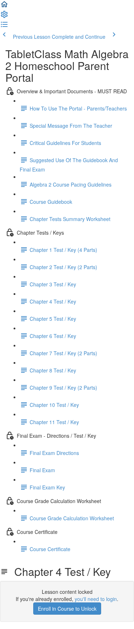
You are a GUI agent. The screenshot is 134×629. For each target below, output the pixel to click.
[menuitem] (4, 16)
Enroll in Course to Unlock (67, 608)
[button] (4, 6)
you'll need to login (96, 598)
